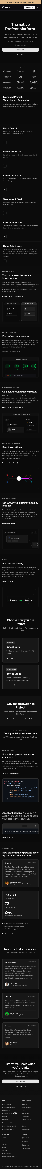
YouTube (27, 1149)
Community (25, 1120)
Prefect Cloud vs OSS (9, 1126)
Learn (23, 1123)
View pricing (6, 581)
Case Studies (26, 1107)
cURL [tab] (24, 826)
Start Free (20, 50)
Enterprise (5, 1120)
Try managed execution (10, 352)
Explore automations (9, 463)
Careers (4, 1144)
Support (24, 1126)
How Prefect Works (8, 1123)
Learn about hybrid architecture (12, 296)
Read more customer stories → (12, 934)
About (4, 1138)
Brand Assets (6, 1153)
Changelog (25, 1116)
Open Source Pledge (8, 1157)
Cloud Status (26, 1129)
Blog (23, 1110)
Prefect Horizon (7, 1113)
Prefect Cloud (6, 1104)
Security (5, 1150)
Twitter (26, 1138)
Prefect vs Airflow (8, 1129)
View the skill (6, 837)
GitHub (26, 1141)
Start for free (20, 1081)
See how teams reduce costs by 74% (19, 719)
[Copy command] (35, 826)
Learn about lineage (9, 524)
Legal (4, 1147)
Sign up (28, 7)
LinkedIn (26, 1145)
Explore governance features (11, 407)
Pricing (4, 1116)
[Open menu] (37, 7)
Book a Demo (19, 55)
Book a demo (19, 1086)
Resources (25, 1113)
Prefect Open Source (9, 1107)
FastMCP (5, 1110)
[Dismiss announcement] (38, 2)
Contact (4, 1141)
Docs (23, 1104)
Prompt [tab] (31, 826)
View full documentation (10, 773)
